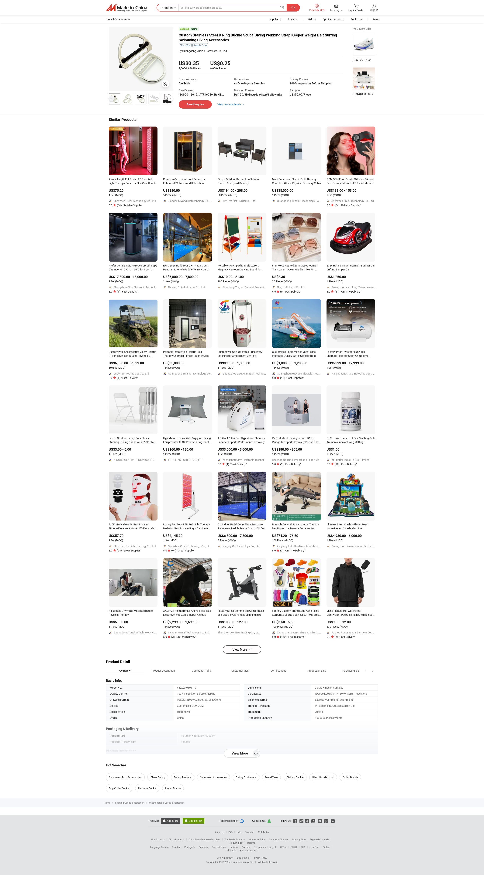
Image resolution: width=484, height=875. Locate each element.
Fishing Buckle (295, 777)
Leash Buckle (173, 788)
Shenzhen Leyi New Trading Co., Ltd (238, 632)
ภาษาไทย (314, 847)
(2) (290, 464)
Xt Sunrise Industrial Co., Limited (350, 460)
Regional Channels (319, 839)
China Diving (157, 777)
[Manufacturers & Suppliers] (126, 8)
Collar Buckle (350, 777)
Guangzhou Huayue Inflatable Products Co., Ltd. (305, 373)
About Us (219, 832)
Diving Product (182, 777)
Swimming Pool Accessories (125, 777)
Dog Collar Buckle (119, 788)
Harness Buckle (147, 788)
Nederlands (260, 847)
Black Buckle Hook (323, 777)
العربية (273, 847)
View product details (229, 104)
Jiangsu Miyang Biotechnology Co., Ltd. (191, 201)
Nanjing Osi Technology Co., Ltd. (241, 546)
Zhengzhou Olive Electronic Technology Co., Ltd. (142, 287)
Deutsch (246, 847)
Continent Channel (278, 839)
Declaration (243, 857)
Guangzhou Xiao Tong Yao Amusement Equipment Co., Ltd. (366, 287)
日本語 (294, 847)
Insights (251, 842)
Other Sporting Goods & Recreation (166, 802)
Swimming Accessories (213, 777)
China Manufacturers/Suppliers (204, 839)
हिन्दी (303, 847)
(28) (346, 464)
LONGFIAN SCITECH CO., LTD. (185, 460)
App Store (170, 820)
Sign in (374, 10)
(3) (292, 550)
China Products (177, 839)
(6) (345, 637)
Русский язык (219, 847)
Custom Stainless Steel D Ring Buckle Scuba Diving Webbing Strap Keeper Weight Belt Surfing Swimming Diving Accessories (258, 37)
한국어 (283, 847)
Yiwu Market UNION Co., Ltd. (239, 201)
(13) (292, 378)
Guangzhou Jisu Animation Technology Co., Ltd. (251, 373)
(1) (128, 291)
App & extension (332, 19)
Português (189, 847)
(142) (292, 637)
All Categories (119, 19)
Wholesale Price (257, 839)
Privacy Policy (260, 857)
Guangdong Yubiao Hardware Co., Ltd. (205, 51)
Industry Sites (299, 839)
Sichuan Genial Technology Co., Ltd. (189, 632)
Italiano (234, 847)
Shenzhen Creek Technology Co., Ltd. (135, 201)
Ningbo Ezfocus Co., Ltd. (291, 287)
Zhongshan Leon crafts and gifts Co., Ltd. (301, 632)
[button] (365, 670)
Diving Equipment (246, 777)
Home (107, 802)
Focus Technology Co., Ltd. (244, 861)
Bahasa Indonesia (249, 850)
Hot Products (158, 839)
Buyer (291, 19)
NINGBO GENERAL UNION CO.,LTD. (134, 460)
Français (203, 847)
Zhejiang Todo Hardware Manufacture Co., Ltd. (304, 546)
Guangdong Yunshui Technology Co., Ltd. (301, 201)
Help (310, 19)
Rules (375, 19)
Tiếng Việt (231, 850)
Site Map (249, 832)
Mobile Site (263, 832)
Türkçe (326, 847)
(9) (290, 291)
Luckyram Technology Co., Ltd (131, 373)
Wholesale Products (234, 839)
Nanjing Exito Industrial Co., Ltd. (187, 287)
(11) (348, 291)
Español (176, 847)
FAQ (230, 832)
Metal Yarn (271, 777)
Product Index (236, 842)
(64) (130, 205)
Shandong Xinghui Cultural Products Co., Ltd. (249, 287)
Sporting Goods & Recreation (129, 802)
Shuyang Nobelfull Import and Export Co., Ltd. (299, 460)
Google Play (193, 820)
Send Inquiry (195, 104)
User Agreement (225, 857)
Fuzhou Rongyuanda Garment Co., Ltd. (354, 632)
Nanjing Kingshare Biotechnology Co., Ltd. (356, 373)
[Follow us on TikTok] (301, 820)
